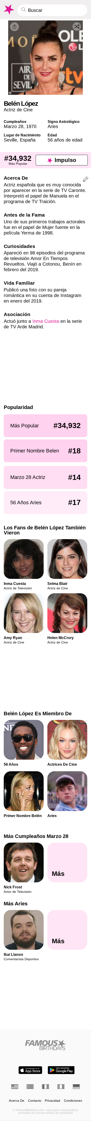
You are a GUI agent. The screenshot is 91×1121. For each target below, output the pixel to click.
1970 (31, 126)
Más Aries (16, 904)
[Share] (14, 26)
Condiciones (73, 1100)
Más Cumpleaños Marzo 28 (36, 836)
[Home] (45, 1044)
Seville (10, 139)
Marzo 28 (13, 126)
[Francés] (45, 1086)
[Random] (77, 26)
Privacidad (52, 1100)
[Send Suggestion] (85, 180)
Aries (53, 126)
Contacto (34, 1100)
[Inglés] (14, 1086)
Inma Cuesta (45, 321)
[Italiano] (60, 1086)
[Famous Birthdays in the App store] (30, 1070)
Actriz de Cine (18, 109)
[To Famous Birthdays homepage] (9, 9)
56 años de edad (65, 139)
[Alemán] (76, 1086)
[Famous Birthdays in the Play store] (61, 1070)
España (27, 139)
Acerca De (16, 1100)
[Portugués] (30, 1086)
